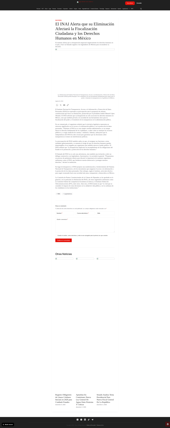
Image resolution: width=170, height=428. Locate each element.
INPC (132, 8)
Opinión (119, 8)
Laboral (70, 8)
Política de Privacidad (91, 425)
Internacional (113, 8)
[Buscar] (141, 8)
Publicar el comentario (63, 240)
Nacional (38, 8)
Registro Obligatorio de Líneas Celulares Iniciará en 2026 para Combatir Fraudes (63, 398)
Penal (80, 8)
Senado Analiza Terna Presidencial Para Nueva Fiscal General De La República (105, 398)
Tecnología (102, 8)
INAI (58, 194)
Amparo (75, 8)
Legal (50, 8)
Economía (59, 8)
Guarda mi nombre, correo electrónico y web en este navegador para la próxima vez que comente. (83, 235)
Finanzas (54, 8)
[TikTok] (89, 419)
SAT (43, 8)
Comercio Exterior (94, 8)
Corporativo (65, 8)
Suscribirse (130, 3)
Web (98, 213)
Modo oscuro (8, 424)
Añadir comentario (62, 219)
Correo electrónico (83, 213)
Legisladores (67, 194)
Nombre (59, 213)
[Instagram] (81, 419)
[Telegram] (92, 419)
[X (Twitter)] (77, 419)
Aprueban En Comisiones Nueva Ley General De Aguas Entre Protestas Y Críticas (84, 400)
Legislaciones (125, 8)
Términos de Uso (100, 425)
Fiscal (46, 8)
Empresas (107, 8)
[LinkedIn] (85, 419)
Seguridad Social (85, 8)
